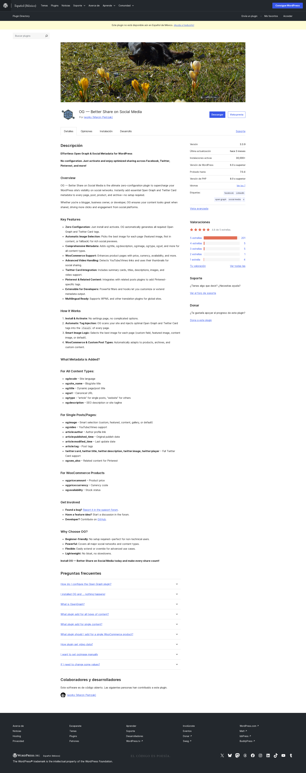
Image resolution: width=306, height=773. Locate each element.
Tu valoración (198, 266)
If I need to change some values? (80, 664)
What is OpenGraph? (73, 604)
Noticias (17, 731)
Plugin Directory (21, 16)
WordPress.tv (134, 741)
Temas (72, 731)
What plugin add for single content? (81, 624)
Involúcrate (189, 726)
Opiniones (86, 131)
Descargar (217, 114)
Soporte (240, 131)
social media (235, 199)
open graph (220, 199)
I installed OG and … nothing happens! (83, 594)
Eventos (187, 731)
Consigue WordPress (287, 5)
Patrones (74, 741)
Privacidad (18, 741)
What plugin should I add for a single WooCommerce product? (97, 634)
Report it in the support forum (100, 509)
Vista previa (236, 114)
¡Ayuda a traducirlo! (184, 25)
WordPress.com (249, 726)
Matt (243, 731)
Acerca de (18, 726)
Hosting (17, 736)
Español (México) (51, 756)
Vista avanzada (199, 208)
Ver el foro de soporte (203, 293)
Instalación (106, 131)
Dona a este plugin (201, 320)
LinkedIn (240, 193)
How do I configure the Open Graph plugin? (86, 584)
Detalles (68, 131)
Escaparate (75, 726)
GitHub (102, 519)
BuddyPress (247, 741)
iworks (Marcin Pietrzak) (98, 117)
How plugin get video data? (77, 644)
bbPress (245, 736)
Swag (187, 741)
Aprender (131, 726)
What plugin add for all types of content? (85, 614)
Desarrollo (126, 131)
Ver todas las (237, 266)
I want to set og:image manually (79, 654)
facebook (229, 193)
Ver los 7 (241, 185)
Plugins (73, 736)
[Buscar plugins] (46, 36)
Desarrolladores (134, 736)
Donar (187, 736)
